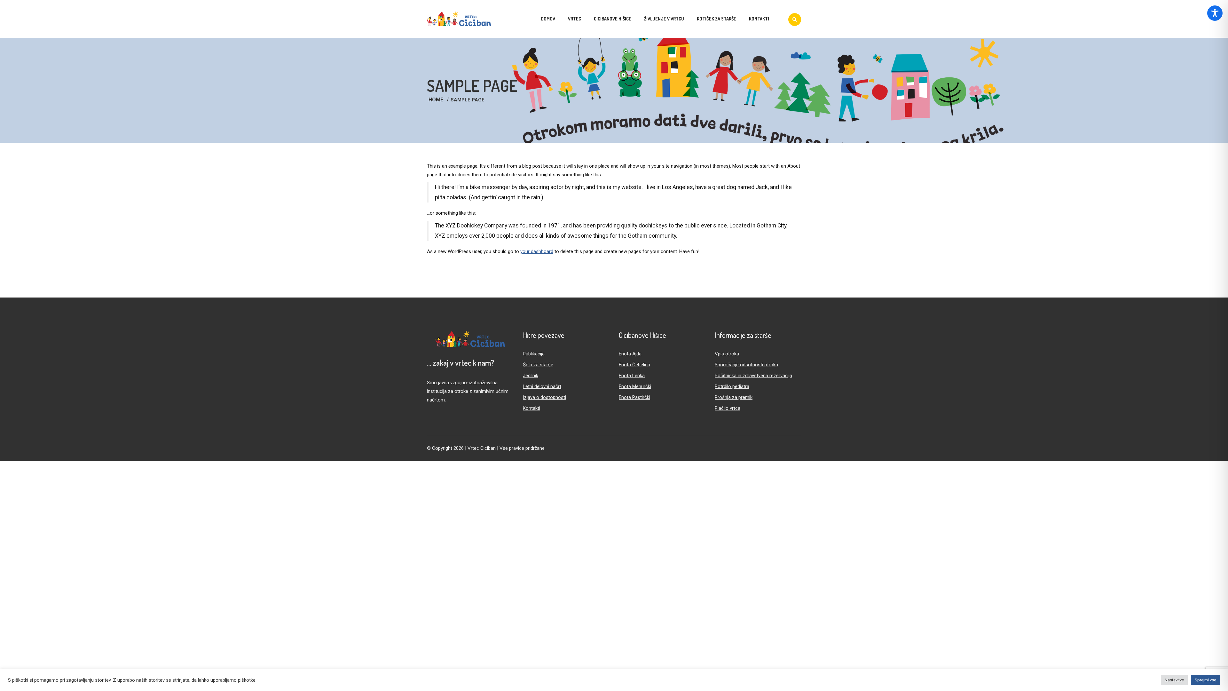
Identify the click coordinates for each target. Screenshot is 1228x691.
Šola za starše (538, 365)
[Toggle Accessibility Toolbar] (1215, 13)
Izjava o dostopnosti (544, 397)
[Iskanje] (794, 19)
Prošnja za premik (733, 397)
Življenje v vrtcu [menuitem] (664, 18)
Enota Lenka (632, 375)
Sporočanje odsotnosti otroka (746, 365)
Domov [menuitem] (548, 18)
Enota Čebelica (634, 365)
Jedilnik (530, 375)
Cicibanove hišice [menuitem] (612, 18)
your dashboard (536, 251)
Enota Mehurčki (635, 386)
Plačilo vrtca (727, 408)
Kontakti (531, 408)
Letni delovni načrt (542, 386)
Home (436, 100)
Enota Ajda (630, 354)
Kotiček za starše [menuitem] (716, 18)
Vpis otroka (727, 354)
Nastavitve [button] (1174, 680)
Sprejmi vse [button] (1205, 680)
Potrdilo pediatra (732, 386)
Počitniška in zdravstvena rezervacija (753, 375)
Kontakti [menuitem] (759, 18)
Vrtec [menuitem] (574, 18)
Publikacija (534, 354)
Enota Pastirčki (634, 397)
